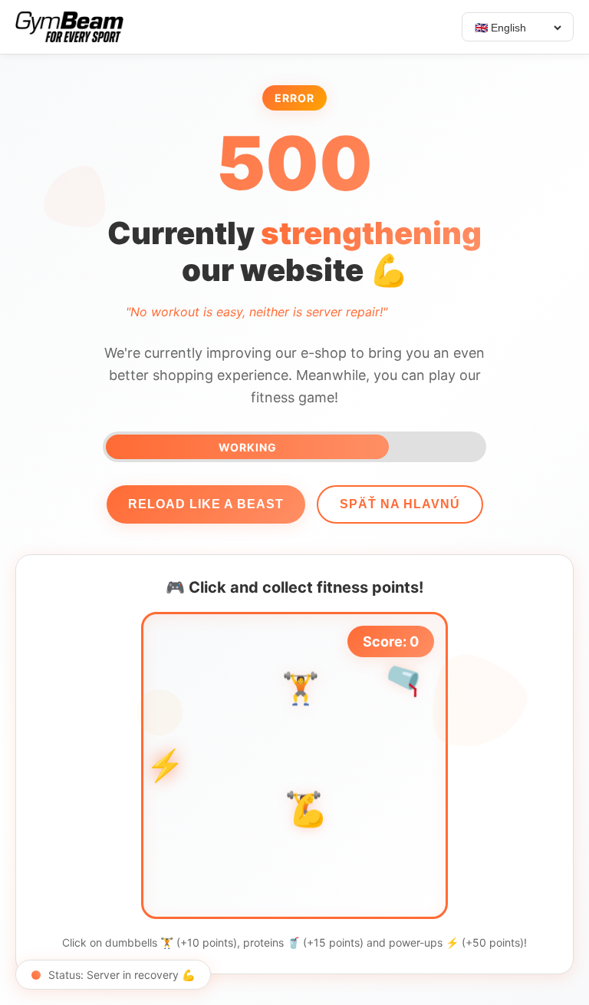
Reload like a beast (206, 504)
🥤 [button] (406, 678)
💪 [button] (308, 813)
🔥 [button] (226, 811)
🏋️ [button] (348, 692)
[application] (294, 765)
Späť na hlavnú (400, 504)
